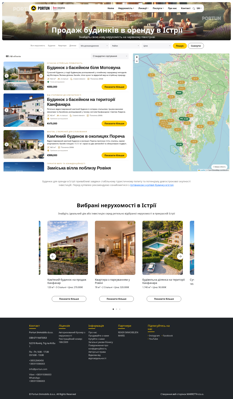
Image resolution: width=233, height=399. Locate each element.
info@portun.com (38, 369)
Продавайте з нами (98, 335)
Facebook (168, 335)
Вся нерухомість (38, 45)
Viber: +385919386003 (40, 374)
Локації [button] (142, 8)
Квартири (62, 45)
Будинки (51, 45)
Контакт (186, 8)
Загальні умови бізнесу (100, 342)
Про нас (172, 8)
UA (198, 8)
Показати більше (114, 86)
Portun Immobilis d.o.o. (41, 332)
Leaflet (202, 170)
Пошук (180, 45)
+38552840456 (36, 360)
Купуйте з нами (96, 338)
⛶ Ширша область (219, 167)
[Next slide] (180, 256)
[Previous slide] (53, 256)
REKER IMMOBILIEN (128, 332)
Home (111, 8)
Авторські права (97, 351)
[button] (179, 93)
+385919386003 (37, 363)
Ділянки (72, 45)
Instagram (154, 335)
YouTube (153, 338)
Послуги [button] (157, 8)
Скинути (196, 45)
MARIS (121, 335)
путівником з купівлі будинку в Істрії (152, 185)
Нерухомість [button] (125, 8)
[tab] (113, 309)
